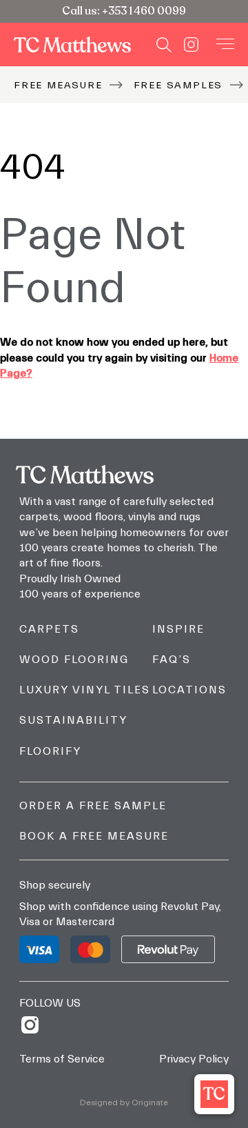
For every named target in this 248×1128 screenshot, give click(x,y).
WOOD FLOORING (74, 659)
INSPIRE (178, 629)
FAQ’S (171, 659)
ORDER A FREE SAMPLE (93, 806)
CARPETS (49, 629)
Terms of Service (62, 1059)
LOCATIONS (189, 690)
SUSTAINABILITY (73, 720)
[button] (214, 1094)
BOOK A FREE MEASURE (94, 836)
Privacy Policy (194, 1059)
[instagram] (34, 1024)
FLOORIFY (50, 751)
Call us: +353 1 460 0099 (124, 11)
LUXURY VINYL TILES (84, 690)
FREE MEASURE (58, 85)
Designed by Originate (124, 1102)
